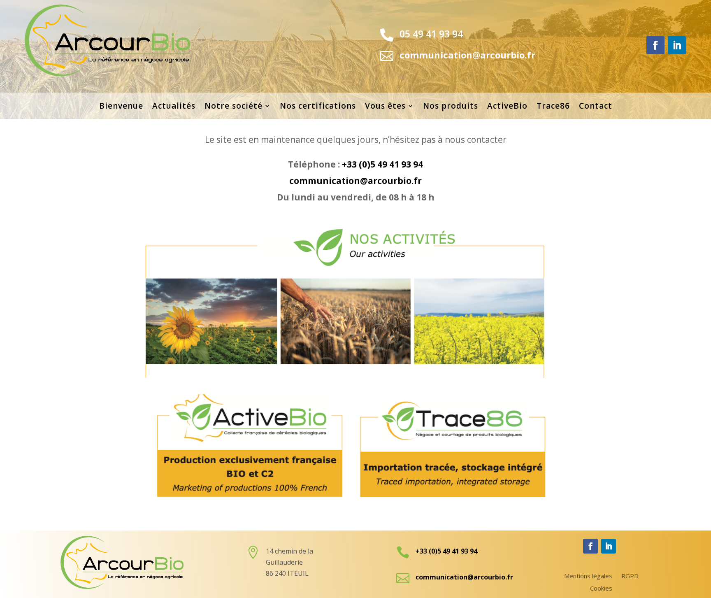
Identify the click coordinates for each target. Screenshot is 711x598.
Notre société (233, 107)
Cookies (601, 588)
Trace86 (553, 107)
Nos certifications (318, 107)
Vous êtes (385, 107)
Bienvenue (121, 107)
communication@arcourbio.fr (355, 180)
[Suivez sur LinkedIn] (677, 45)
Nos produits (450, 107)
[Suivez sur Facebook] (655, 45)
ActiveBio (507, 107)
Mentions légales (588, 576)
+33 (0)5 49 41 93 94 (382, 164)
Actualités (173, 107)
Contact (595, 107)
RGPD (630, 576)
